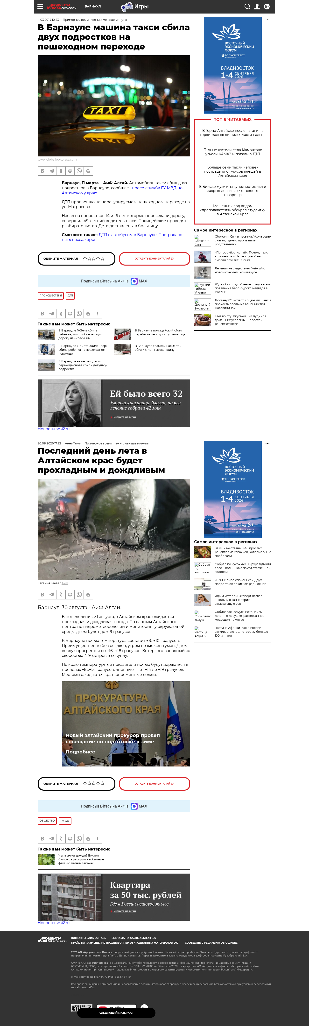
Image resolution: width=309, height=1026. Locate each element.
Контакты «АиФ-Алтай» (88, 938)
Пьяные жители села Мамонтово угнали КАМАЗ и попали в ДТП (233, 152)
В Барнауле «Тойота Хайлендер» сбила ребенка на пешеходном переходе (82, 349)
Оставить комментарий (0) (155, 258)
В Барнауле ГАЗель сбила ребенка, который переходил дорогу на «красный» (80, 334)
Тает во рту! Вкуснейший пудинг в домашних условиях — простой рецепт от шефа (240, 320)
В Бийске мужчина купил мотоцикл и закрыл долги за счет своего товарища (232, 191)
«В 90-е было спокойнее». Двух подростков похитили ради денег (240, 582)
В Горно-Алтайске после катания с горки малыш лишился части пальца (233, 133)
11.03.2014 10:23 (48, 19)
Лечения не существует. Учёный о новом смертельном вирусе (240, 270)
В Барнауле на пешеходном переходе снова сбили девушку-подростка (82, 365)
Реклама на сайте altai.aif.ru (134, 938)
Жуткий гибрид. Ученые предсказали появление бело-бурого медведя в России (243, 288)
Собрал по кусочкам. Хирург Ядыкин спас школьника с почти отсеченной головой (243, 568)
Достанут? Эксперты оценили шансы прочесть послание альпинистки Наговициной (243, 304)
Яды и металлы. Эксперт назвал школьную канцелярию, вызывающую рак (238, 599)
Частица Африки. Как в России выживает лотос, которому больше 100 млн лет (241, 631)
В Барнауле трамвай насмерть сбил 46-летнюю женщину (158, 347)
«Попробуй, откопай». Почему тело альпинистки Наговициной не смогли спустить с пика (241, 256)
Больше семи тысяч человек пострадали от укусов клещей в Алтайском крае (232, 171)
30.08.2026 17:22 (49, 443)
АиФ (65, 583)
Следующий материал (116, 1012)
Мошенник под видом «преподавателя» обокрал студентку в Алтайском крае (232, 210)
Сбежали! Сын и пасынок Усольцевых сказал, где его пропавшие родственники (243, 240)
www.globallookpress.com (57, 159)
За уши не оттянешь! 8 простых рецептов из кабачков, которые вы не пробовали (243, 552)
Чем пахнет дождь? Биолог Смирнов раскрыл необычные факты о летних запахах (81, 859)
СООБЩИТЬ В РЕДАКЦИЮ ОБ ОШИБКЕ (211, 942)
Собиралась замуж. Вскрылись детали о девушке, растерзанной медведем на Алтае (240, 615)
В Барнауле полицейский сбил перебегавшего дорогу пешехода (160, 332)
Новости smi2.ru (54, 429)
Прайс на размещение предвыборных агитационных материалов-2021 (125, 942)
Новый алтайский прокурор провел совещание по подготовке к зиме (113, 738)
